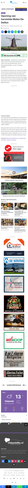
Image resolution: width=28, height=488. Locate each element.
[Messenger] (12, 31)
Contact (23, 475)
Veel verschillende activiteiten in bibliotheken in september (7, 212)
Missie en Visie (6, 475)
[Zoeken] (1, 2)
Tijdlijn (5, 472)
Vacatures (18, 475)
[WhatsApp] (15, 31)
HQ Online (21, 470)
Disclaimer (13, 475)
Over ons (15, 472)
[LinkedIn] (9, 31)
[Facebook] (2, 31)
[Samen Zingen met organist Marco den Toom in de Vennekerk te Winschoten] (21, 206)
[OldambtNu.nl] (14, 2)
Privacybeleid (21, 472)
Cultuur (3, 13)
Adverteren (10, 472)
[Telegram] (18, 31)
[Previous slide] (2, 385)
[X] (5, 31)
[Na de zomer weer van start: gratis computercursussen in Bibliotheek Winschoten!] (21, 222)
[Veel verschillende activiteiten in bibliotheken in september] (7, 206)
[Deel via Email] (22, 31)
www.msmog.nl (23, 133)
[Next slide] (25, 385)
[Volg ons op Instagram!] (26, 424)
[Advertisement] (14, 101)
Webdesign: (16, 470)
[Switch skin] (4, 2)
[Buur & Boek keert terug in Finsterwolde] (7, 222)
